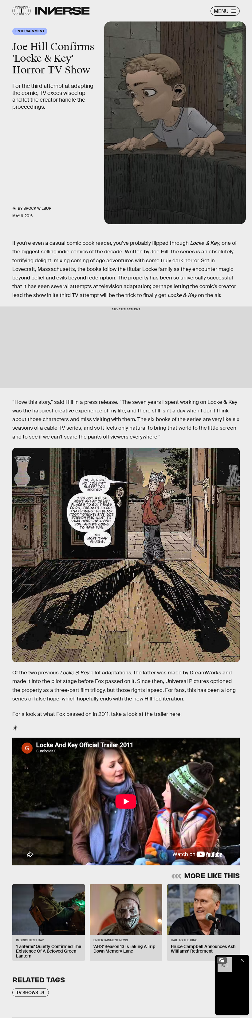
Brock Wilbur (37, 208)
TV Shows (27, 992)
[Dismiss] (242, 960)
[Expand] (222, 960)
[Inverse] (62, 11)
